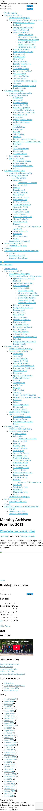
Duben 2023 (9, 708)
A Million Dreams (20, 153)
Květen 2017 (9, 786)
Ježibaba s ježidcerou (22, 64)
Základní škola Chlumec (9, 664)
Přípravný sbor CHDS (13, 15)
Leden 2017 (9, 796)
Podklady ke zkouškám (18, 95)
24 (1, 620)
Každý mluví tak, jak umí (23, 52)
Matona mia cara (20, 199)
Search (3, 6)
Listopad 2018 (10, 759)
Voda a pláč (18, 100)
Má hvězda (17, 233)
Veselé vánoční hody (26, 44)
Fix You (16, 238)
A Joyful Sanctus (19, 178)
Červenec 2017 (10, 781)
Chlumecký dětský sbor (13, 90)
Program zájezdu (20, 163)
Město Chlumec (6, 666)
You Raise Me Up (20, 221)
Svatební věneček (20, 102)
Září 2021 (8, 728)
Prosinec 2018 (10, 757)
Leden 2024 (9, 701)
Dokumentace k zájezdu (23, 166)
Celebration (18, 98)
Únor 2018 (8, 769)
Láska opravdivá (20, 209)
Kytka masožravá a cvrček (24, 22)
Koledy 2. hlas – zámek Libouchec (26, 141)
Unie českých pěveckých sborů (12, 674)
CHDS (2, 580)
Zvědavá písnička (20, 78)
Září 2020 (8, 733)
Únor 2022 (8, 720)
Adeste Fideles (19, 127)
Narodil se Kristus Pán (27, 47)
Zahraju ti (17, 83)
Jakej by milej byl (20, 185)
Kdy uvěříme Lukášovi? (22, 71)
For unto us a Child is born (24, 112)
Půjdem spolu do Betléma (28, 39)
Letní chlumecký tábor (13, 243)
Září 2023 (8, 706)
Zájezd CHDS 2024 (16, 158)
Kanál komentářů (11, 688)
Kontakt (7, 248)
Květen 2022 (9, 716)
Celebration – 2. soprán (27, 182)
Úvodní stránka (10, 13)
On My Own (18, 129)
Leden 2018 (9, 771)
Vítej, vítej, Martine (21, 76)
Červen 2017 (9, 784)
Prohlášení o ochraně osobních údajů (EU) (21, 250)
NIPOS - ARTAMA (7, 671)
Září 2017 (8, 779)
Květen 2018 (9, 764)
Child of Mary (18, 59)
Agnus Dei (17, 229)
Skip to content (6, 264)
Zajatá (15, 146)
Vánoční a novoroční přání (17, 531)
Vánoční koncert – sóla (22, 216)
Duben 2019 (9, 754)
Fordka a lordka (19, 66)
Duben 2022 (9, 718)
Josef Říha (4, 536)
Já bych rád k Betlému (27, 42)
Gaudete (16, 124)
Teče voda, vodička (21, 68)
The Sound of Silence (22, 204)
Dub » (7, 626)
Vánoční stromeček (21, 30)
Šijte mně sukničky (21, 219)
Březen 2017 (9, 791)
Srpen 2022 (9, 713)
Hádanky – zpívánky (21, 49)
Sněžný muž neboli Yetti (23, 27)
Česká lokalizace (11, 690)
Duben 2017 (9, 788)
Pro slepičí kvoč (19, 73)
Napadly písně (19, 190)
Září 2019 (8, 747)
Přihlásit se (9, 683)
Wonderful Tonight (21, 197)
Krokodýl (17, 25)
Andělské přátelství (21, 149)
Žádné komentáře (27, 536)
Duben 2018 (9, 767)
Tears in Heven (19, 214)
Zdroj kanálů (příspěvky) (14, 685)
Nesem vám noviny (25, 35)
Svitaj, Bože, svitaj (20, 231)
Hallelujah (17, 144)
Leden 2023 (9, 711)
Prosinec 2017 (10, 774)
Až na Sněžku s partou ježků (25, 81)
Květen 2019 (9, 752)
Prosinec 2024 (10, 699)
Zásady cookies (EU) (17, 255)
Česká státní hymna (21, 122)
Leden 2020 (9, 740)
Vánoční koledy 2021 (21, 32)
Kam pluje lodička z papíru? (24, 85)
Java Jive (16, 187)
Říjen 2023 (8, 703)
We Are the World (20, 105)
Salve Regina (18, 134)
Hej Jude (16, 132)
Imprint (12, 253)
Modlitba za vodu (20, 236)
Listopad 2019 (10, 745)
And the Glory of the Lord (23, 110)
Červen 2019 (9, 750)
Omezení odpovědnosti (18, 258)
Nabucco (17, 224)
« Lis (2, 626)
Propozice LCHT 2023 (18, 246)
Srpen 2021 (9, 730)
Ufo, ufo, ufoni (19, 56)
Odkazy (16, 168)
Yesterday (17, 136)
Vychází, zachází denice (22, 119)
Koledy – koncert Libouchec (24, 139)
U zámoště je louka (21, 202)
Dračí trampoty (19, 88)
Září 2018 (8, 762)
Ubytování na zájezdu (22, 161)
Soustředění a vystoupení (19, 18)
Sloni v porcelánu (20, 61)
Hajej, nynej (18, 117)
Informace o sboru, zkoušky (20, 93)
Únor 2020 (8, 737)
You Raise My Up (20, 115)
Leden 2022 (9, 723)
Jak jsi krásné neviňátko (27, 37)
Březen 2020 (9, 735)
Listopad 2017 (10, 776)
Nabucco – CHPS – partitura (29, 226)
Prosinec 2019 (10, 742)
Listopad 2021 (10, 725)
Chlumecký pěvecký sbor (14, 170)
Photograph (18, 151)
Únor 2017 (8, 793)
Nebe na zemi (19, 54)
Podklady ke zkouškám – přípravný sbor (25, 20)
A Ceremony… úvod (21, 212)
